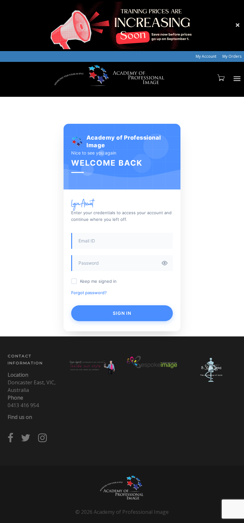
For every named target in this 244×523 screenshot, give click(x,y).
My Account (206, 56)
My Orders (231, 56)
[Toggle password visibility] (164, 263)
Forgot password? (89, 292)
